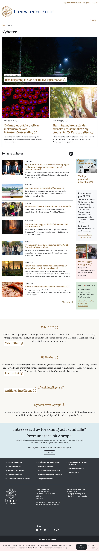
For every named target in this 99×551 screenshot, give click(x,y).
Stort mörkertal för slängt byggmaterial (43, 188)
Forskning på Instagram (85, 263)
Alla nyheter (66, 302)
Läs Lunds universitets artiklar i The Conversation (86, 303)
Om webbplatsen (72, 491)
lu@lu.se (39, 496)
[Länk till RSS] (71, 154)
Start (3, 25)
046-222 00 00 (46, 494)
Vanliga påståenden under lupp (84, 179)
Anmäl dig (49, 452)
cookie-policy (62, 548)
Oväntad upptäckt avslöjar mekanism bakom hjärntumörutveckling (21, 129)
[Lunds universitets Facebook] (37, 530)
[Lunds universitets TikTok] (57, 530)
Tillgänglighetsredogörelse (76, 494)
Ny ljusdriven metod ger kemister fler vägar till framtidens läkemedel (46, 246)
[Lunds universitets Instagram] (41, 530)
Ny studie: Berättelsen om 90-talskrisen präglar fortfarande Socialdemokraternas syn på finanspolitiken (47, 167)
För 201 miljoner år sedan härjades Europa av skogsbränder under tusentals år (46, 266)
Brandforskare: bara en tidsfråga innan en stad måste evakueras (46, 225)
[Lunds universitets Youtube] (49, 530)
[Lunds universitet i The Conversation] (53, 530)
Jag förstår (81, 546)
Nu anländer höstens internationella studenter (47, 206)
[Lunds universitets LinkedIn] (45, 530)
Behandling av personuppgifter (77, 496)
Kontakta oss (40, 498)
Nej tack (93, 546)
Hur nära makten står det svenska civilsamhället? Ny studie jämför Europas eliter (71, 129)
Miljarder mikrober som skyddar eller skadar (46, 286)
